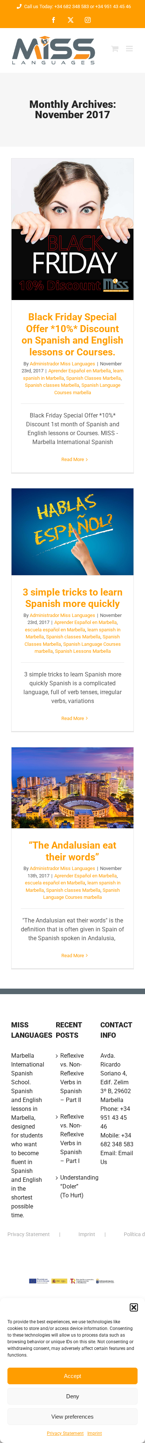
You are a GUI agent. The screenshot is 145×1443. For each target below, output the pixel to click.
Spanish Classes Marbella (93, 378)
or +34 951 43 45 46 (110, 6)
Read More (72, 459)
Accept (72, 1376)
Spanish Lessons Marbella (83, 651)
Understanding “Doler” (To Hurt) (73, 1186)
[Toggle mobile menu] (130, 48)
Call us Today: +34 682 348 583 (56, 6)
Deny (72, 1396)
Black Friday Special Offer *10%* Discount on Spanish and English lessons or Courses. (72, 229)
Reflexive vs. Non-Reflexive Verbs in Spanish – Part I (72, 1138)
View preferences (72, 1416)
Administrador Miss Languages (62, 363)
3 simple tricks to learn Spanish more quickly (72, 532)
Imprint (94, 1433)
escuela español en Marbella (55, 629)
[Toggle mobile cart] (115, 48)
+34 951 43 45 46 (115, 1117)
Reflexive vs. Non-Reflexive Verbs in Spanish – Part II (72, 1077)
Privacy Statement (65, 1433)
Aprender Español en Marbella (79, 370)
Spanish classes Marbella (52, 385)
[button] (134, 1307)
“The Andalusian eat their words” (72, 788)
